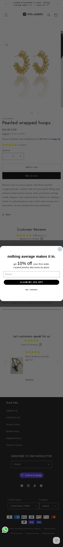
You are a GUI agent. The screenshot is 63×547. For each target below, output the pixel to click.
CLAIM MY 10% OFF (31, 282)
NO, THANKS (31, 290)
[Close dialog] (60, 249)
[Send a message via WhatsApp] (5, 529)
